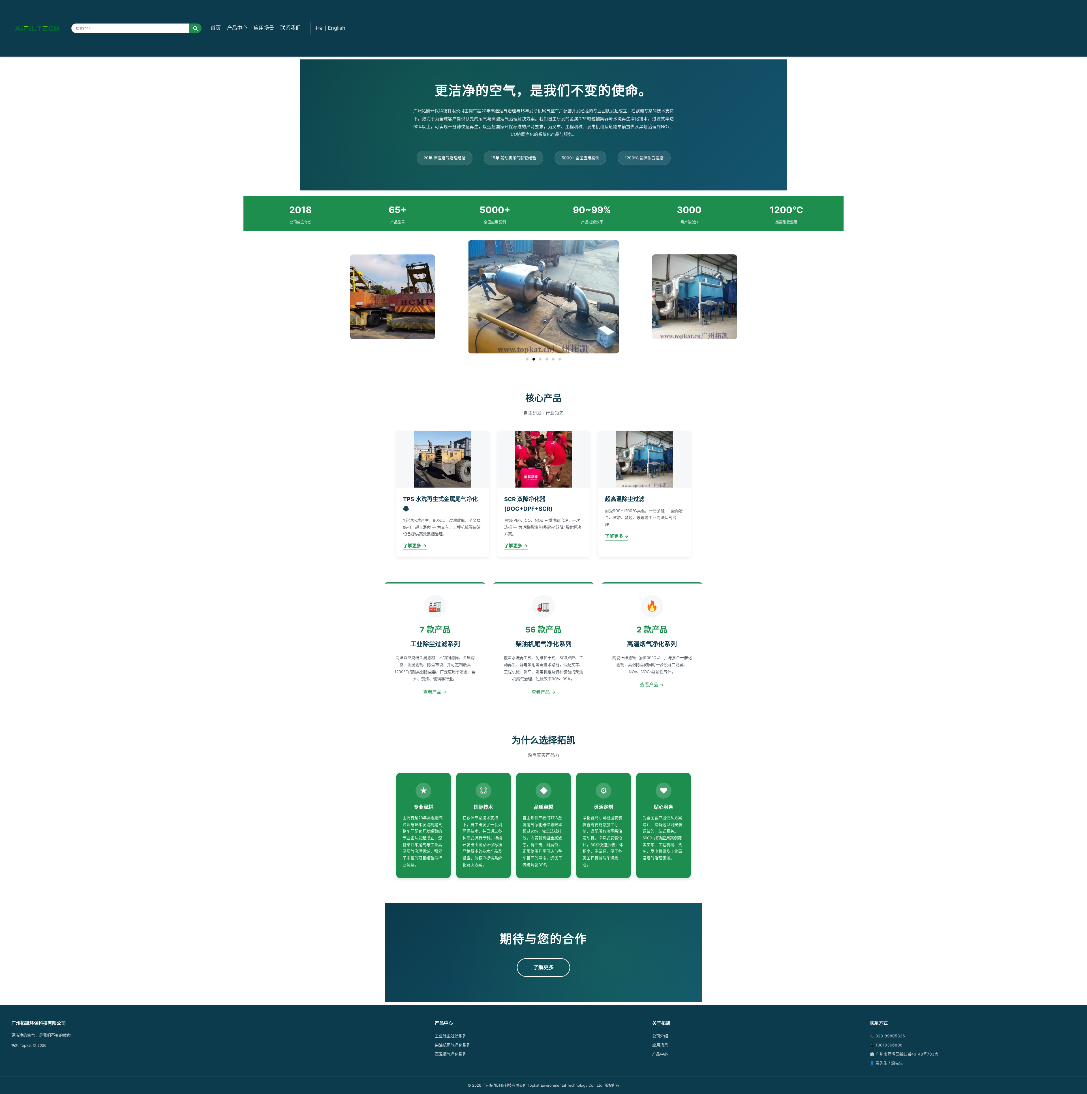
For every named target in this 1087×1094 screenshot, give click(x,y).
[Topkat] (36, 28)
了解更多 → (415, 545)
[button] (527, 359)
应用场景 (264, 28)
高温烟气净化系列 (451, 1054)
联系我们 (290, 28)
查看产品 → (435, 692)
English (336, 28)
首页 (216, 28)
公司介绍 (660, 1035)
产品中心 (237, 28)
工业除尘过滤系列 (451, 1035)
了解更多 (543, 967)
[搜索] (195, 28)
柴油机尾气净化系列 (452, 1044)
